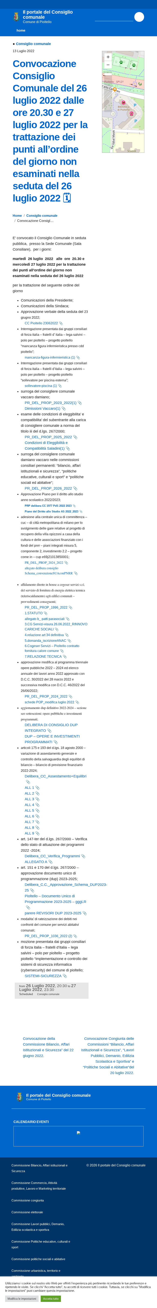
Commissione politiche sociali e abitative (38, 1259)
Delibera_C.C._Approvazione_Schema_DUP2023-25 (66, 887)
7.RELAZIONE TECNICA (43, 656)
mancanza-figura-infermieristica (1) (50, 357)
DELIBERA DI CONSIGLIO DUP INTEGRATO (51, 728)
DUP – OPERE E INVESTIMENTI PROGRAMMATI (52, 739)
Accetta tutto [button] (50, 1298)
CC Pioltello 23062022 (41, 323)
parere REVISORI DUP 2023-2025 (53, 913)
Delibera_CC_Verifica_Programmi (52, 856)
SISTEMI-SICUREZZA (43, 976)
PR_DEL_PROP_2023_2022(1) (50, 403)
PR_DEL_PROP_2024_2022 (44, 562)
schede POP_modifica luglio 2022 (49, 702)
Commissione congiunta (27, 1200)
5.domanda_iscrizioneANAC (45, 640)
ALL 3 (29, 799)
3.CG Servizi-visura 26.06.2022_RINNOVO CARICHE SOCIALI (56, 626)
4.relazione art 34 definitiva (44, 635)
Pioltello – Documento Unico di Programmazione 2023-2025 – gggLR (55, 899)
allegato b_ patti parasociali (45, 619)
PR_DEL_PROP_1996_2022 (46, 607)
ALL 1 (29, 788)
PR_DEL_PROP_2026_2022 (48, 488)
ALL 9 (29, 833)
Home (17, 215)
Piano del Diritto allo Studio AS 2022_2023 (51, 511)
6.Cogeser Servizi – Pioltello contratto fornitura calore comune (52, 648)
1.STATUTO (34, 613)
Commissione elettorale (27, 1212)
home (21, 30)
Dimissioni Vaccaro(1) (42, 408)
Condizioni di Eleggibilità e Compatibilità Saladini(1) (46, 445)
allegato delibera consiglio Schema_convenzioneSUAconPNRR (49, 570)
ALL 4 (29, 805)
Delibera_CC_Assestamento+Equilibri (55, 776)
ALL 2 (29, 793)
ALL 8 (29, 828)
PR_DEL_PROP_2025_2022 (48, 437)
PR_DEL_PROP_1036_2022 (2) (48, 936)
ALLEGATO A (36, 862)
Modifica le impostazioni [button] (22, 1298)
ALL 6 (29, 816)
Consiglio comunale (33, 44)
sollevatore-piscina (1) (41, 386)
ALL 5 (29, 810)
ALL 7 (29, 822)
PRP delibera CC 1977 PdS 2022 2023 (48, 505)
